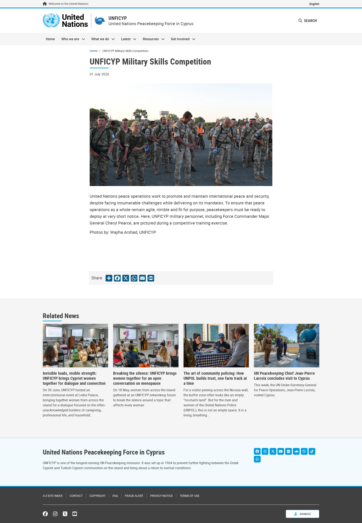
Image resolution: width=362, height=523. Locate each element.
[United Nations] (65, 20)
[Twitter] (273, 451)
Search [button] (310, 20)
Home (50, 39)
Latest (124, 39)
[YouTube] (280, 451)
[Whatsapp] (257, 459)
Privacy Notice (161, 496)
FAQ (115, 496)
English (314, 4)
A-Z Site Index (53, 496)
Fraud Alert (134, 496)
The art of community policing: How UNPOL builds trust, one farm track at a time (215, 378)
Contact (76, 496)
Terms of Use (189, 496)
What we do (98, 39)
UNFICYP (118, 18)
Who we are (68, 39)
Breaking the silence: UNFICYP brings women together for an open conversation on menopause (145, 378)
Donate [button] (305, 514)
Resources (149, 39)
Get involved (179, 39)
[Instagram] (265, 451)
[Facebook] (257, 451)
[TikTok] (312, 451)
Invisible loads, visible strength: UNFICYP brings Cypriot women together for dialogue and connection (74, 378)
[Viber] (304, 451)
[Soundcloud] (296, 451)
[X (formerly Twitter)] (65, 513)
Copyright (97, 496)
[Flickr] (288, 451)
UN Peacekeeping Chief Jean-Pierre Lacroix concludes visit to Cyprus (284, 376)
